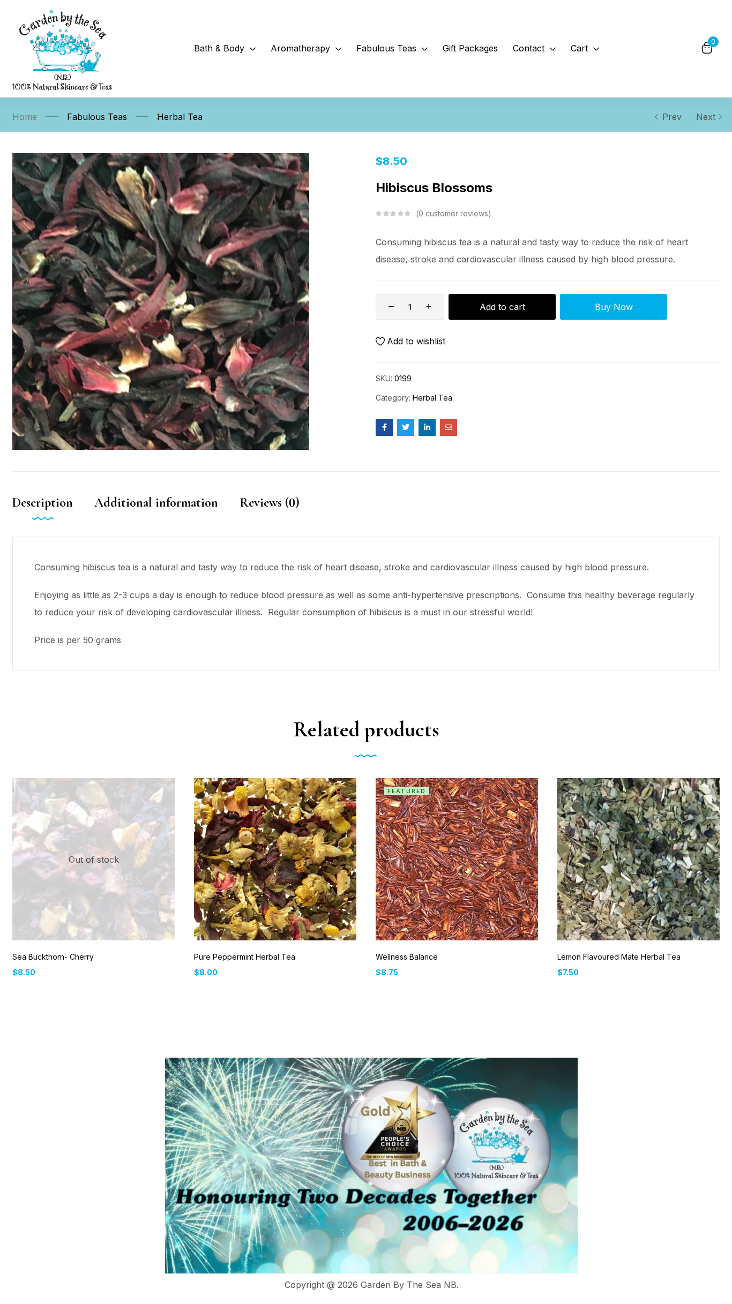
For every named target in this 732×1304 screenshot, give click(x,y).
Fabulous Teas (97, 116)
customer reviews (453, 213)
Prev (672, 116)
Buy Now (614, 306)
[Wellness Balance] (457, 859)
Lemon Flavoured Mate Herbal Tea (619, 956)
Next (705, 116)
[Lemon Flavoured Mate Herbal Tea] (638, 859)
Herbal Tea (180, 116)
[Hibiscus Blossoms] (384, 427)
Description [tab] (42, 502)
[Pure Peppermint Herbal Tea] (275, 859)
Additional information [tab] (156, 502)
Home (24, 116)
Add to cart (502, 306)
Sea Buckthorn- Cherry (53, 956)
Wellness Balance (407, 956)
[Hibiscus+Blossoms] (405, 427)
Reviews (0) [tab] (270, 502)
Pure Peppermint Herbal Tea (244, 956)
